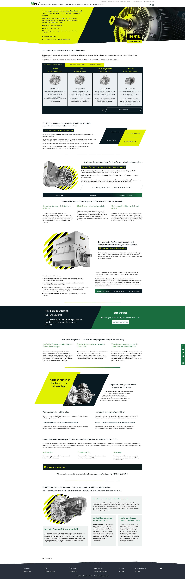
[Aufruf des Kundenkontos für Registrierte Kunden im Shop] (150, 5)
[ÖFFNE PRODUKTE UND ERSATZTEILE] (82, 5)
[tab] (53, 65)
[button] (111, 140)
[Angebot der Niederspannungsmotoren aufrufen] (74, 110)
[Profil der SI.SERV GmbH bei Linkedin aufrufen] (161, 568)
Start (43, 558)
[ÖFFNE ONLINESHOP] (91, 5)
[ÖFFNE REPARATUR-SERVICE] (63, 5)
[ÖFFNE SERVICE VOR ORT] (50, 5)
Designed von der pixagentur (101, 575)
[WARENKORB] (153, 5)
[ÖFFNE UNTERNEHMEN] (102, 5)
